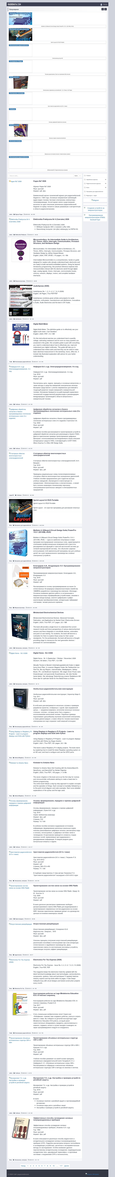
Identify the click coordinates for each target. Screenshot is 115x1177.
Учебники (17, 404)
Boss (10, 525)
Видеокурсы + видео (91, 195)
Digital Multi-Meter (40, 324)
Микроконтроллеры (20, 281)
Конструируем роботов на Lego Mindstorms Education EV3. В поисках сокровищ (55, 994)
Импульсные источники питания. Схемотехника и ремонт (57, 154)
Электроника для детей (57, 58)
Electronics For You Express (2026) (47, 959)
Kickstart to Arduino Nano (43, 762)
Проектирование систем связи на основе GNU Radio (55, 885)
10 (53, 1166)
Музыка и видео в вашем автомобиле (57, 138)
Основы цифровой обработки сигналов (57, 122)
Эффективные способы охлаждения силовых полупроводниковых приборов (53, 1119)
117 (61, 1166)
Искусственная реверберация (46, 923)
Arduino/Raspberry (19, 757)
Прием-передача (19, 919)
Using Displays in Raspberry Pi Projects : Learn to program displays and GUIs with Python (53, 732)
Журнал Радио (19, 214)
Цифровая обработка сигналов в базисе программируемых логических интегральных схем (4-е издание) (56, 411)
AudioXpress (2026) (41, 286)
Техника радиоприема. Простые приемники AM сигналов (57, 74)
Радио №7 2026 (39, 181)
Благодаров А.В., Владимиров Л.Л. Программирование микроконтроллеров (56, 566)
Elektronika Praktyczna (20, 234)
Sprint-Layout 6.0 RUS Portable (57, 42)
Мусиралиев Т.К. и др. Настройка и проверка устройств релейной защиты (56, 1079)
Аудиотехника (18, 955)
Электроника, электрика (21, 648)
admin (10, 214)
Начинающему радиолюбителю (23, 361)
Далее (66, 1166)
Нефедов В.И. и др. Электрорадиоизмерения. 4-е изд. (56, 366)
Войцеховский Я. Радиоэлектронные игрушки (57, 170)
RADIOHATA (14, 4)
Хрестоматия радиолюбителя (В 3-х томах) (57, 106)
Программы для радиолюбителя (23, 525)
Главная (88, 175)
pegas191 (11, 495)
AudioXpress (18, 319)
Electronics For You (19, 988)
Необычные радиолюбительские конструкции (53, 688)
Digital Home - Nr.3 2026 (43, 653)
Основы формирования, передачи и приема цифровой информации (56, 801)
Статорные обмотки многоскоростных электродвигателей (49, 454)
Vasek (10, 361)
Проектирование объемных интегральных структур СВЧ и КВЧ (55, 1039)
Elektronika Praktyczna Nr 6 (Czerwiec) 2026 (51, 219)
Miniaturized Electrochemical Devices (48, 612)
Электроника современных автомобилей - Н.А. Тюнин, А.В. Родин (57, 90)
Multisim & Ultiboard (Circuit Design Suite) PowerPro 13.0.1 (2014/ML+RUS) (57, 26)
